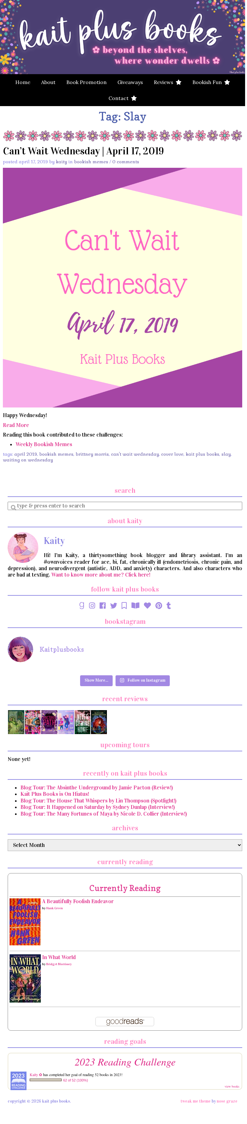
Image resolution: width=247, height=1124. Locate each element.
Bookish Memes (91, 162)
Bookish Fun (208, 82)
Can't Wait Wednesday (135, 454)
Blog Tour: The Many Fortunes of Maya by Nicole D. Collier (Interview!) (103, 813)
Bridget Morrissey (59, 964)
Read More (16, 425)
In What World (59, 957)
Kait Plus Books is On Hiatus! (54, 794)
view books (232, 1086)
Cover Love (172, 454)
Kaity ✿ (36, 1074)
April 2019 (25, 454)
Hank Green (54, 908)
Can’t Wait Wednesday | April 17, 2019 (83, 151)
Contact (120, 98)
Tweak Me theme (196, 1101)
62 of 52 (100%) (75, 1080)
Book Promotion (86, 82)
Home (22, 82)
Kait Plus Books (202, 454)
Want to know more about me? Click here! (100, 574)
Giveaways (130, 82)
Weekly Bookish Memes (44, 444)
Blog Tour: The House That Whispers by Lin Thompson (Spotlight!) (98, 800)
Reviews (165, 82)
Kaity (61, 162)
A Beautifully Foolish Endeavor (78, 901)
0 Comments (125, 162)
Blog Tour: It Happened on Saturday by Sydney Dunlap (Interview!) (97, 807)
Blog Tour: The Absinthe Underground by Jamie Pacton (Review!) (96, 787)
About (48, 82)
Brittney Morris (92, 454)
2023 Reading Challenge (125, 1061)
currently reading (125, 888)
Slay (226, 454)
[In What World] (25, 978)
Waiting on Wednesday (28, 460)
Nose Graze (227, 1101)
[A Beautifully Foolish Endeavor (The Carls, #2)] (25, 921)
